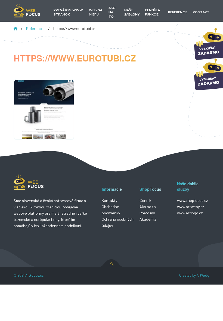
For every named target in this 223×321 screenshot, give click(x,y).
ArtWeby (203, 275)
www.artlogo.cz (190, 213)
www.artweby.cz (190, 206)
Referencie (35, 28)
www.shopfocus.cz (192, 200)
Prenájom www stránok (68, 12)
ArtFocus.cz (34, 275)
